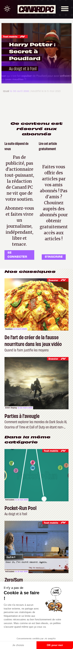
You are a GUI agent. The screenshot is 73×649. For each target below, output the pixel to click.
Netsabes (9, 500)
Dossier (53, 280)
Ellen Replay (11, 407)
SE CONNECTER (17, 254)
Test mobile (10, 36)
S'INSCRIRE (54, 256)
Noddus (9, 329)
